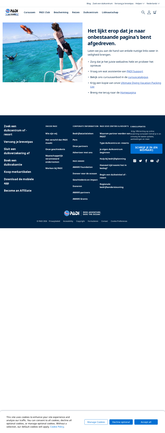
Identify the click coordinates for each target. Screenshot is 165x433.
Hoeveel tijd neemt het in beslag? (113, 167)
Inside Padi (51, 126)
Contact (104, 221)
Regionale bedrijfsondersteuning (111, 186)
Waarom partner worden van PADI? (115, 135)
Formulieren (93, 221)
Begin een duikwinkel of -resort (113, 176)
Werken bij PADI (53, 168)
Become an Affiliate (17, 190)
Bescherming (61, 12)
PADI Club (44, 12)
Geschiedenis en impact (85, 179)
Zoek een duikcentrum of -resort (15, 130)
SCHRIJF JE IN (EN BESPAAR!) (146, 149)
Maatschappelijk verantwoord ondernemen (54, 158)
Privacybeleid (54, 221)
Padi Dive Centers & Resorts (114, 126)
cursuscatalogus (138, 77)
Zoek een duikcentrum (103, 3)
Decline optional (121, 422)
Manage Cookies (96, 422)
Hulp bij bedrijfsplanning (113, 158)
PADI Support (135, 71)
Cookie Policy (57, 426)
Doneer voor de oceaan (85, 173)
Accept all (146, 422)
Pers (75, 139)
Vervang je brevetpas (124, 3)
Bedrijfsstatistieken (83, 133)
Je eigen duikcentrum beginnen (111, 151)
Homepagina (128, 92)
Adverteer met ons (82, 152)
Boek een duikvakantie (13, 162)
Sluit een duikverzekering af (17, 151)
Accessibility (68, 221)
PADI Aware (78, 161)
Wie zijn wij (51, 133)
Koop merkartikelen (17, 172)
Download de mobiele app (19, 181)
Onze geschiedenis (55, 149)
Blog (89, 3)
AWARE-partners (81, 192)
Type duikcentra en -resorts (114, 142)
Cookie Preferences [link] (119, 221)
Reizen (76, 12)
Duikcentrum (90, 12)
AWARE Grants (80, 198)
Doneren (77, 186)
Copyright (80, 221)
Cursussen (29, 12)
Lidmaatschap (110, 12)
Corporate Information (85, 126)
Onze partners (80, 146)
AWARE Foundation (83, 167)
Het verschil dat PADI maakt (56, 141)
